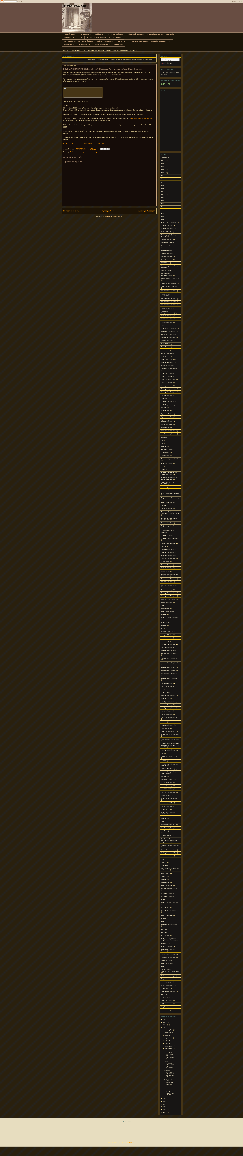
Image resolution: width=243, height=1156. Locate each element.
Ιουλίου (168, 1043)
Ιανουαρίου (169, 1030)
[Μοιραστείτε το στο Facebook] (107, 149)
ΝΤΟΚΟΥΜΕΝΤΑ (165, 809)
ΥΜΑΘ (162, 921)
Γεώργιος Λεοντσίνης (168, 379)
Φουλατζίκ (164, 943)
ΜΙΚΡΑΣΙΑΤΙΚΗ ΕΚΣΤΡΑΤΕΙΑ (170, 734)
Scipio (163, 1007)
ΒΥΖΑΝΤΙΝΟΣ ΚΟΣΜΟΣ (167, 365)
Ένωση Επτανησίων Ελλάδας (170, 493)
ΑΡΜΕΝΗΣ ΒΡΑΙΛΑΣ (166, 316)
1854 (162, 163)
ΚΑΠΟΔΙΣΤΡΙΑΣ (165, 605)
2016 (165, 1101)
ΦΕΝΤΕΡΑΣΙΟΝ (165, 935)
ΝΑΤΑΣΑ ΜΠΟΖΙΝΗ (166, 783)
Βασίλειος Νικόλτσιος (168, 334)
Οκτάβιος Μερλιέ (166, 828)
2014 (165, 1027)
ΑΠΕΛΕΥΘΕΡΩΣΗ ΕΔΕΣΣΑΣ (168, 283)
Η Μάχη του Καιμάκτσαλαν (170, 538)
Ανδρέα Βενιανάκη (167, 250)
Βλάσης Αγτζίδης (166, 359)
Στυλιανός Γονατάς (167, 896)
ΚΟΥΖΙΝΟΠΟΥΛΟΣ (166, 638)
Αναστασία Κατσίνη (167, 242)
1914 (162, 176)
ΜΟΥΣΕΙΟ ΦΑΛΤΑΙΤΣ (167, 769)
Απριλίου (168, 1038)
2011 (165, 1019)
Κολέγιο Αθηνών (166, 635)
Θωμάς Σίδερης (166, 565)
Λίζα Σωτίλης (165, 692)
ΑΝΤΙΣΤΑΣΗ (164, 263)
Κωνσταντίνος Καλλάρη (168, 650)
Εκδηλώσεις (69, 45)
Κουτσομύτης (165, 641)
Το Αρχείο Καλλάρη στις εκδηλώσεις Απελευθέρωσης (100, 45)
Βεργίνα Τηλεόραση (167, 353)
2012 (165, 1022)
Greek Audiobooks (167, 985)
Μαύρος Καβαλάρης (167, 725)
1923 (162, 197)
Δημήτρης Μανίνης (167, 414)
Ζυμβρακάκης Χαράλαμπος (169, 526)
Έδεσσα (163, 446)
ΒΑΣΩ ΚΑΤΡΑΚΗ (165, 344)
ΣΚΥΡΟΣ (163, 876)
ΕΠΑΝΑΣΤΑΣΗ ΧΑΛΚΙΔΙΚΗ (168, 502)
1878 (162, 166)
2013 (165, 1025)
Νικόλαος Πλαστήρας (168, 792)
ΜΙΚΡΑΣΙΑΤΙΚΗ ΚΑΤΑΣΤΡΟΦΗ (170, 739)
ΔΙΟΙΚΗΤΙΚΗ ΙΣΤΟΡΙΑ (168, 431)
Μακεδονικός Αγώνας (168, 695)
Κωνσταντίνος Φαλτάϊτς (169, 674)
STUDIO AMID (165, 1010)
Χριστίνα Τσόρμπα (167, 960)
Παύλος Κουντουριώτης (168, 850)
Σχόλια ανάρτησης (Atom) (113, 216)
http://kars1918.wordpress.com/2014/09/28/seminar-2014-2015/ (84, 144)
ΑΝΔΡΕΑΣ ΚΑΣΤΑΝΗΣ (167, 253)
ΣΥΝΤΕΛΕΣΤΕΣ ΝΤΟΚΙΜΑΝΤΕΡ (170, 910)
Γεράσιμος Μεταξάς (167, 373)
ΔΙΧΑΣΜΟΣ (164, 437)
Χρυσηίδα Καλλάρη (167, 963)
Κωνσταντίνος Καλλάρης (169, 658)
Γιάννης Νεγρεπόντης (168, 389)
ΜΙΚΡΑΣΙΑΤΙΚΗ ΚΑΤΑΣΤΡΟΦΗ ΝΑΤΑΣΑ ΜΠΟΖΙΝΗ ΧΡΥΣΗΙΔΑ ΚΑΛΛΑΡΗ (170, 745)
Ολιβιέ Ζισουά (166, 836)
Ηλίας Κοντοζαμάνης (168, 543)
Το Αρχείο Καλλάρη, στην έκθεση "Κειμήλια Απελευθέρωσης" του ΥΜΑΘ (94, 41)
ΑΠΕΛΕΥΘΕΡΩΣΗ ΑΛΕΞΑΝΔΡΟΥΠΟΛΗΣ (166, 274)
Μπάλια (163, 776)
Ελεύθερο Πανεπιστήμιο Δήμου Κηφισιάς (83, 152)
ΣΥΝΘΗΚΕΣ (164, 899)
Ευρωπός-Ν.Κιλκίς (167, 523)
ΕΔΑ (162, 443)
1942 (162, 207)
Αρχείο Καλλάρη (166, 322)
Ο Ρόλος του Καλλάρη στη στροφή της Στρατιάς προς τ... (169, 1083)
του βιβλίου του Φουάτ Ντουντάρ (142, 118)
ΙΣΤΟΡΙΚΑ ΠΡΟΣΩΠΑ (167, 582)
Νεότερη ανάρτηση (71, 211)
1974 (162, 219)
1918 (162, 185)
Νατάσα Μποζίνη (166, 786)
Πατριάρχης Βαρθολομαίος (170, 845)
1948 (162, 213)
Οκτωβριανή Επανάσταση (169, 831)
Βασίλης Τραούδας (167, 341)
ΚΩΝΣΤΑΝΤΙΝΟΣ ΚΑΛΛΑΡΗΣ (169, 653)
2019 (165, 1109)
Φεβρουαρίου (169, 1033)
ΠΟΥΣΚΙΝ (163, 862)
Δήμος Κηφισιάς (166, 425)
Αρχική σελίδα (70, 34)
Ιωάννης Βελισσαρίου (168, 593)
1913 (162, 173)
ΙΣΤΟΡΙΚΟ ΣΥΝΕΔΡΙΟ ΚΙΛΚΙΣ (170, 585)
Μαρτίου (168, 1035)
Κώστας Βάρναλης (166, 683)
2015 (165, 1098)
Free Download (166, 982)
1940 (162, 204)
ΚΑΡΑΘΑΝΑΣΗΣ (165, 608)
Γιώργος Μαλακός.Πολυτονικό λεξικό (168, 406)
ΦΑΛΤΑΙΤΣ (164, 929)
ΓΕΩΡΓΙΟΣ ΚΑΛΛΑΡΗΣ (167, 376)
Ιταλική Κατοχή (166, 590)
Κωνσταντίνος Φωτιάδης (169, 678)
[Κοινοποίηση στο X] (105, 149)
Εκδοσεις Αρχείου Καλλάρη (170, 459)
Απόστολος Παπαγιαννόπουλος (167, 312)
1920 (162, 188)
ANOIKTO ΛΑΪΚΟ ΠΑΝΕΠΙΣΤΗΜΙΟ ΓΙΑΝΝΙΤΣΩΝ (170, 970)
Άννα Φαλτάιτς (166, 260)
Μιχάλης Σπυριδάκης (168, 750)
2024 (165, 1112)
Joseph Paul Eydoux (168, 991)
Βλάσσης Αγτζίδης (167, 362)
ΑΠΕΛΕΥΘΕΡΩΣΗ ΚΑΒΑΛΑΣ (168, 299)
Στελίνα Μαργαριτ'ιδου (169, 888)
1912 (162, 169)
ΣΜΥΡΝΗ (163, 879)
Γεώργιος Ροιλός (166, 382)
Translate (168, 64)
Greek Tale (165, 988)
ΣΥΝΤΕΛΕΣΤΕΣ (165, 907)
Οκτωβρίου (168, 1049)
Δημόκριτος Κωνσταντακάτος (166, 420)
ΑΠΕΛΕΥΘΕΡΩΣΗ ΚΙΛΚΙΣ (168, 302)
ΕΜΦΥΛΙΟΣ (164, 490)
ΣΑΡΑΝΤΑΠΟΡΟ (165, 873)
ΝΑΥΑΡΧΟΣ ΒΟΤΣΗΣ (166, 789)
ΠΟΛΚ (162, 859)
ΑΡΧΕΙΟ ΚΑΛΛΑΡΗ (74, 6)
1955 (162, 216)
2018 (165, 1107)
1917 (162, 182)
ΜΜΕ (162, 753)
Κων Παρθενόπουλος (167, 647)
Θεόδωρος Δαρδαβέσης (168, 558)
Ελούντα (163, 487)
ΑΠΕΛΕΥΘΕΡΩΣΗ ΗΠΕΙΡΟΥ (168, 291)
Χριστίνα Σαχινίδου (168, 957)
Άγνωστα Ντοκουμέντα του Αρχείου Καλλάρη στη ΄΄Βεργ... (169, 1074)
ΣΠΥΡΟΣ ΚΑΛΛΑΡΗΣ (166, 885)
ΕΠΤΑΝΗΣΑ (164, 505)
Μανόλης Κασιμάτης (167, 702)
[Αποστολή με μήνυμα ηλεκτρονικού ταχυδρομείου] (101, 149)
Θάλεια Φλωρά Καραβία (168, 549)
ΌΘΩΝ (162, 822)
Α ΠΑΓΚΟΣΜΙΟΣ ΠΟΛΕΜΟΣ (168, 222)
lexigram (164, 994)
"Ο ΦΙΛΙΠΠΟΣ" (165, 157)
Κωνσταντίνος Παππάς (168, 670)
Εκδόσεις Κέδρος (166, 463)
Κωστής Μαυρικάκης (167, 686)
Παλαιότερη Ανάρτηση (146, 211)
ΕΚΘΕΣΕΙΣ (164, 470)
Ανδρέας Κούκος (166, 256)
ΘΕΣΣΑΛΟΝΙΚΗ (165, 562)
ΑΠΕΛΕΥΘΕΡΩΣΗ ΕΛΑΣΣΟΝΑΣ (169, 286)
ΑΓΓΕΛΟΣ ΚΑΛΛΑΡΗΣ (167, 228)
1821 (162, 160)
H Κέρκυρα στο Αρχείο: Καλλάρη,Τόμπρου (104, 38)
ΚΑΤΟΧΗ (163, 614)
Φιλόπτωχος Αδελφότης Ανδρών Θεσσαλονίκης (168, 939)
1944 (162, 210)
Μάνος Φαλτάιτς (166, 705)
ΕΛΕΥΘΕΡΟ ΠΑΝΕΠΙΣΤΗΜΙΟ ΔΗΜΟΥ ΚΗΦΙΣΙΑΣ (169, 473)
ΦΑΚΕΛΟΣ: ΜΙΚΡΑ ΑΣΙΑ (73, 38)
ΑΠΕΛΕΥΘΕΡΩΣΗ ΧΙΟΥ (167, 308)
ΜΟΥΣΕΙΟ (163, 761)
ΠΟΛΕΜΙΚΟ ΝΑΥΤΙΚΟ (167, 856)
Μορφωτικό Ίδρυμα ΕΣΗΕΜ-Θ (170, 756)
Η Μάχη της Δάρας (167, 535)
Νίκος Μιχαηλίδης (167, 803)
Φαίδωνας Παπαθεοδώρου (169, 924)
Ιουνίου (168, 1040)
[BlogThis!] (103, 149)
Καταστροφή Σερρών (167, 611)
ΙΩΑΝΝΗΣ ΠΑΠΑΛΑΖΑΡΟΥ (168, 599)
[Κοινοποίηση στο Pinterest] (109, 149)
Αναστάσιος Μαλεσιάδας (169, 246)
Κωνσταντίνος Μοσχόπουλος (170, 663)
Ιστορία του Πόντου (168, 579)
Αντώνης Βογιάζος (167, 270)
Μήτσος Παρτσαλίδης (168, 731)
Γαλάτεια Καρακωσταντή (169, 368)
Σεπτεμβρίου (169, 1046)
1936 (162, 201)
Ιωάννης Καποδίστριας (168, 596)
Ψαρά (162, 966)
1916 (162, 179)
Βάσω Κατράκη (165, 347)
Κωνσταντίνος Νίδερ (168, 667)
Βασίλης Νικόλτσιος (168, 337)
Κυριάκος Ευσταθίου (168, 644)
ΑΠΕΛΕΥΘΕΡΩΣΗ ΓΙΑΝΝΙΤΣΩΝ (170, 278)
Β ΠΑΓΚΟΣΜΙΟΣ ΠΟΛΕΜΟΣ (168, 328)
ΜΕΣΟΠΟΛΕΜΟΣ (165, 728)
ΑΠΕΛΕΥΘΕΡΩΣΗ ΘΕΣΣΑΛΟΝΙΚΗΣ (165, 294)
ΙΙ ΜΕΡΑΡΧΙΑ (165, 571)
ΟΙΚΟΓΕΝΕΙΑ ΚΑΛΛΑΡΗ (168, 825)
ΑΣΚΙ (162, 325)
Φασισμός (164, 932)
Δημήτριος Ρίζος (166, 417)
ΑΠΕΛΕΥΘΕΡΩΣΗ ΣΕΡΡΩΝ (168, 305)
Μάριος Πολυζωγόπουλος (169, 717)
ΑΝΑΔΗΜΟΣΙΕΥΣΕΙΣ (166, 239)
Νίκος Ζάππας (165, 795)
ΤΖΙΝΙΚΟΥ (164, 918)
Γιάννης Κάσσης (166, 386)
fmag (162, 979)
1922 (162, 194)
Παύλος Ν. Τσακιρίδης (168, 853)
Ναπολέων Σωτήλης (167, 779)
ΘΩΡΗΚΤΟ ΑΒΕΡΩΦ (166, 568)
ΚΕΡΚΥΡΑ (163, 625)
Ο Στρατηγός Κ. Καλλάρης (92, 34)
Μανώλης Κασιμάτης (167, 708)
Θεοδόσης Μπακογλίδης (168, 555)
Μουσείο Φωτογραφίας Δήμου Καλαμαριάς (168, 772)
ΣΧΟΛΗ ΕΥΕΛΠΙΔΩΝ (166, 915)
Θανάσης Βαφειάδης (167, 552)
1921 (162, 191)
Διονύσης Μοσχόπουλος (168, 434)
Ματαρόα (163, 722)
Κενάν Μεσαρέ (165, 622)
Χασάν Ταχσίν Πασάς (168, 954)
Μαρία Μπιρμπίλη (166, 714)
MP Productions (166, 1004)
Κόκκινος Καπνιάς (167, 632)
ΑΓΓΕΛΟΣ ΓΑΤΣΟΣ (166, 225)
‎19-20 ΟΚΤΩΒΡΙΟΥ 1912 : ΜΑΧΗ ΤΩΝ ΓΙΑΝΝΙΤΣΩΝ (169, 1065)
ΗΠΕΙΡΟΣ (163, 546)
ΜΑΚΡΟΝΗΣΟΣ (165, 698)
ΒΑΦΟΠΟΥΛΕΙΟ (165, 350)
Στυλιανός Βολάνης (167, 893)
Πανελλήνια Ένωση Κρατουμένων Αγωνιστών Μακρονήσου (169, 840)
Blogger (131, 1142)
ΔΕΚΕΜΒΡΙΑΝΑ (165, 410)
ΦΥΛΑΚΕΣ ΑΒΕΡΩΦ (166, 946)
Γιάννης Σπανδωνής (167, 395)
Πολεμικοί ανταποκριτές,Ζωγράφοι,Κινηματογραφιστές (150, 34)
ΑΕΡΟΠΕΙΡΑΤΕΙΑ (166, 232)
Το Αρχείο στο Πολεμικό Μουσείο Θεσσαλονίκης (150, 41)
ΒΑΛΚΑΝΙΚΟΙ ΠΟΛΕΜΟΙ (168, 331)
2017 (165, 1104)
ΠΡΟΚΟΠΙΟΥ (164, 865)
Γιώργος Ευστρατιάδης (168, 401)
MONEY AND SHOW (166, 1001)
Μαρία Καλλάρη (166, 711)
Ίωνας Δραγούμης (166, 602)
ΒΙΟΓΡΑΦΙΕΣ (165, 356)
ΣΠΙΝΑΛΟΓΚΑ (165, 882)
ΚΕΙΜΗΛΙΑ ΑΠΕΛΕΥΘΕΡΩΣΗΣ (169, 618)
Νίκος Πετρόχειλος (167, 806)
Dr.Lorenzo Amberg (167, 976)
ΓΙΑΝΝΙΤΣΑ (164, 398)
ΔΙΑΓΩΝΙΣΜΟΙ (165, 428)
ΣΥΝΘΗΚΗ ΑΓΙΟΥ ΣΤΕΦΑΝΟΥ (169, 902)
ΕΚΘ (162, 466)
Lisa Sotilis (165, 997)
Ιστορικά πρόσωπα (115, 34)
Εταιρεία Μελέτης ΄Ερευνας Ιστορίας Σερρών (170, 512)
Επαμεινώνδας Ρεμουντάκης (170, 498)
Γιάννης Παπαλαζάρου (168, 392)
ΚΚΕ (162, 628)
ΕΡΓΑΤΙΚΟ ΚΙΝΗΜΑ (166, 509)
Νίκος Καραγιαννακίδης (169, 798)
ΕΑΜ (162, 440)
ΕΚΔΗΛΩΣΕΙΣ (165, 452)
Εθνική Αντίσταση (167, 449)
